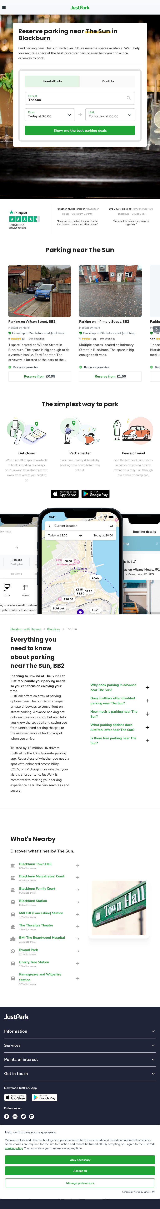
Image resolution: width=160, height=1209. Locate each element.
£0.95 (39, 376)
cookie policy (14, 1148)
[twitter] (23, 1116)
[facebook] (6, 1116)
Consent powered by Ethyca (136, 1191)
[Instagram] (15, 1116)
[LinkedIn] (31, 1116)
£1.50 (110, 376)
